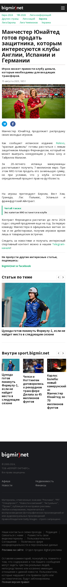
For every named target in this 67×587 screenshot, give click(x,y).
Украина (46, 22)
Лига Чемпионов (29, 22)
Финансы (40, 485)
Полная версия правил (15, 582)
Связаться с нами (12, 535)
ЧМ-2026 (21, 15)
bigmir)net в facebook (16, 266)
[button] (58, 277)
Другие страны (10, 18)
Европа (43, 18)
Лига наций (29, 18)
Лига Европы (9, 22)
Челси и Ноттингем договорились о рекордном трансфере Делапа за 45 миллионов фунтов (33, 389)
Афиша (6, 481)
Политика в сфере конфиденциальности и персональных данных (30, 543)
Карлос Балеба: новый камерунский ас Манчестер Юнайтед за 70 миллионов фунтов (56, 391)
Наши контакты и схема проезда (21, 532)
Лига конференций (40, 15)
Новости (7, 485)
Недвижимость (44, 481)
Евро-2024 (7, 15)
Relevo (60, 143)
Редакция (51, 532)
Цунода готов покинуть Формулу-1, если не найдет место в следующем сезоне (33, 332)
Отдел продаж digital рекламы (43, 550)
